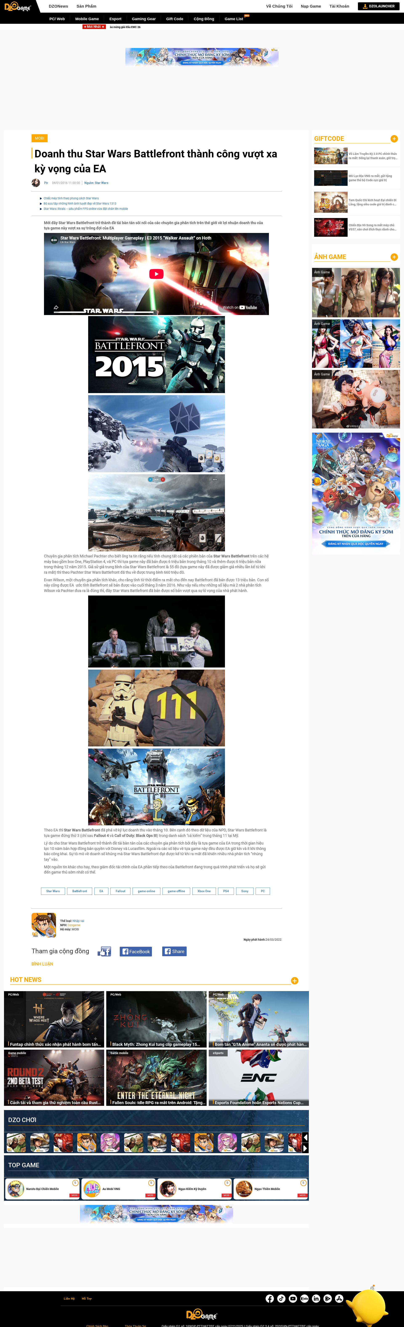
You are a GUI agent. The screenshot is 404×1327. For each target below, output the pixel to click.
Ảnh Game (330, 257)
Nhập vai (78, 921)
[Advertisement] (202, 100)
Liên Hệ (69, 1299)
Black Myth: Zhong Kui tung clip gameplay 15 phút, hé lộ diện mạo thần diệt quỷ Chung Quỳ (138, 27)
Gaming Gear (144, 19)
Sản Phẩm (86, 6)
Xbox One (204, 891)
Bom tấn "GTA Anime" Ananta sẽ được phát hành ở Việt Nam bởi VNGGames (259, 27)
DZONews (58, 6)
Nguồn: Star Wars (96, 183)
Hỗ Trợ (87, 1299)
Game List (234, 19)
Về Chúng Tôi (279, 6)
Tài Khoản (339, 6)
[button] (305, 1148)
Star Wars (53, 891)
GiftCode (329, 138)
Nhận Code (372, 156)
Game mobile (17, 1053)
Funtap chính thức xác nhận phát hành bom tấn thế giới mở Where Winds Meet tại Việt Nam (54, 1045)
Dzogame (74, 925)
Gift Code (174, 19)
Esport (115, 19)
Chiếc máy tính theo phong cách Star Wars (71, 198)
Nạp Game (311, 6)
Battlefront (79, 891)
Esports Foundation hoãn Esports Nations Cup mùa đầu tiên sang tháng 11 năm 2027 (257, 1103)
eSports (218, 1053)
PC (263, 891)
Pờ (46, 183)
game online (146, 891)
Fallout (120, 891)
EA (101, 891)
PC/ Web (57, 19)
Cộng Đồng (204, 19)
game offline (176, 891)
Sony (244, 891)
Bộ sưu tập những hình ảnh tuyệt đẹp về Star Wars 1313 (80, 203)
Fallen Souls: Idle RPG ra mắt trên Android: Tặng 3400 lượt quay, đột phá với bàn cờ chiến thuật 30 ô (158, 1103)
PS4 (226, 891)
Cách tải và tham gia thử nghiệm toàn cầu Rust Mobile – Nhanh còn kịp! (54, 1103)
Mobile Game (87, 19)
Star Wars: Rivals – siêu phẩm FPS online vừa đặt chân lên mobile (86, 208)
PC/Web (13, 994)
